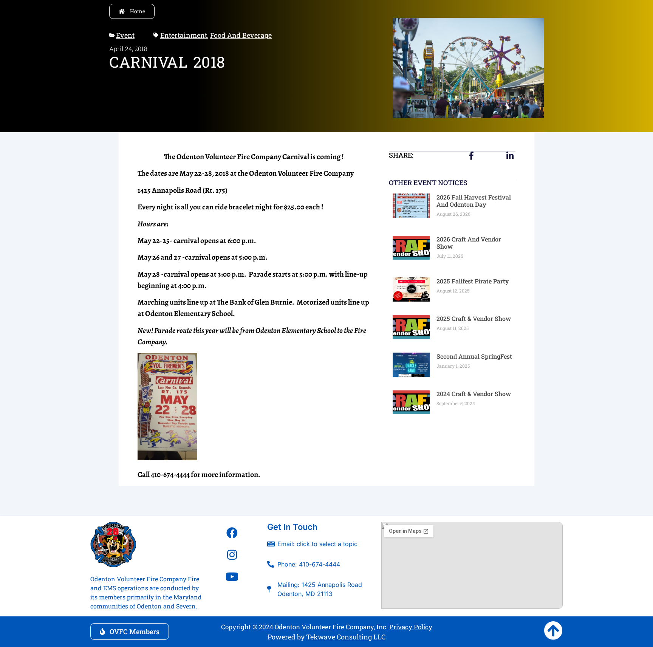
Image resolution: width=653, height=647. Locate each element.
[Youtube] (232, 577)
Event (125, 35)
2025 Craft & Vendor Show (473, 318)
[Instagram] (232, 555)
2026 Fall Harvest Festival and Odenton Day (473, 200)
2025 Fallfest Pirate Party (472, 281)
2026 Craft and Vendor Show (468, 242)
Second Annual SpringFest (474, 356)
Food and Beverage (241, 35)
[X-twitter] (232, 599)
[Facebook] (232, 533)
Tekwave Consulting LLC (345, 636)
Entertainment (183, 35)
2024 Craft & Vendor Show (473, 394)
